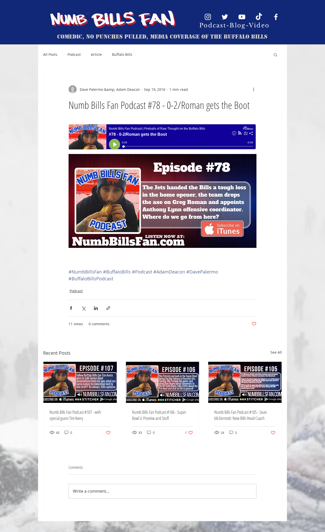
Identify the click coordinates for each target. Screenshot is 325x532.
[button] (275, 55)
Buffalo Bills (122, 54)
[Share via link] (108, 308)
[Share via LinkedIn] (95, 308)
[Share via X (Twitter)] (83, 308)
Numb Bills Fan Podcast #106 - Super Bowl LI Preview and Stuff (159, 415)
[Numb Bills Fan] (208, 17)
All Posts (50, 54)
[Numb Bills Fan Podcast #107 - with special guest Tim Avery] (80, 382)
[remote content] (162, 137)
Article (96, 54)
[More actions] (253, 89)
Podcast (74, 54)
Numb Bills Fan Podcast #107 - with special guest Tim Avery (75, 415)
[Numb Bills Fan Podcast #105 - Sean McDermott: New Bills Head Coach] (245, 382)
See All (276, 352)
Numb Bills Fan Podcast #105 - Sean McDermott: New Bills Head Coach (240, 415)
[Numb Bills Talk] (259, 17)
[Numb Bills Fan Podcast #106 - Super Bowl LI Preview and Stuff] (162, 382)
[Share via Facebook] (71, 308)
